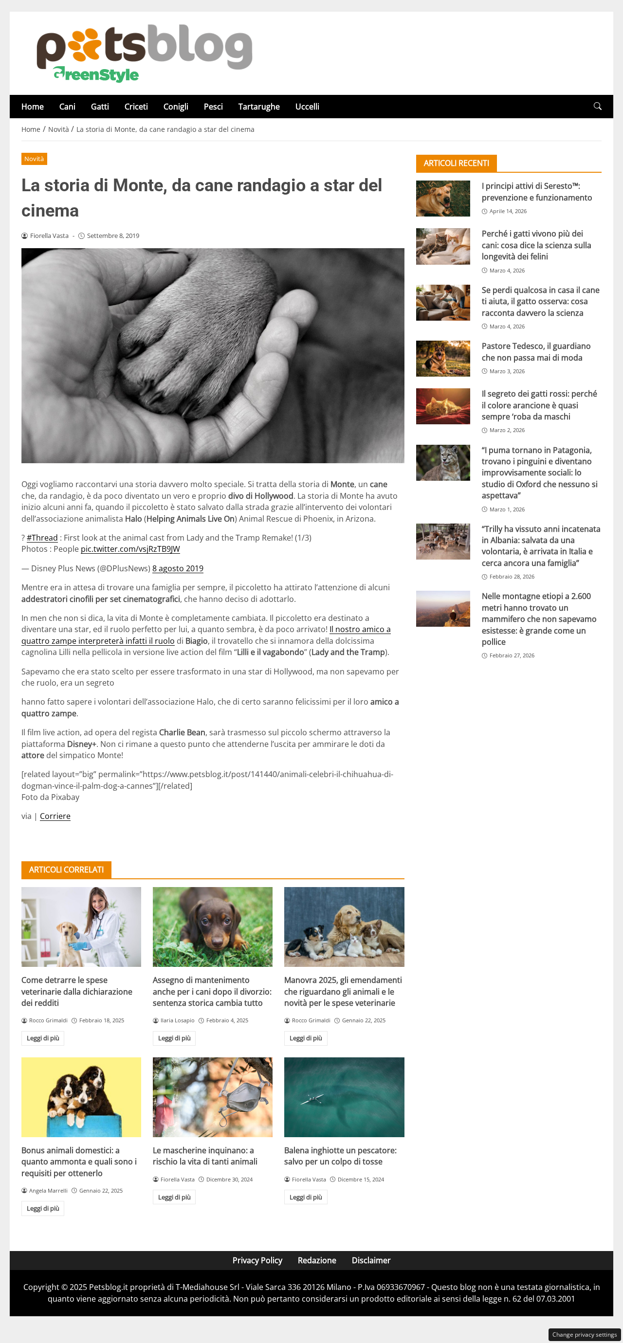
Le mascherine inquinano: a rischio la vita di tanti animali (205, 1156)
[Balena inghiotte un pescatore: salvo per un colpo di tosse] (344, 1097)
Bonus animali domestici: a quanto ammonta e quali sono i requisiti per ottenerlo (79, 1162)
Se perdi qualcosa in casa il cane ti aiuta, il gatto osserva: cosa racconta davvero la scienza (541, 301)
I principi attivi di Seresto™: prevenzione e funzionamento (537, 191)
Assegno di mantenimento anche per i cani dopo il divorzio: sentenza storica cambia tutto (212, 991)
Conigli (176, 106)
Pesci (213, 106)
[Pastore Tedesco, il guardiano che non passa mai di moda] (443, 359)
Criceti (136, 106)
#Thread (42, 537)
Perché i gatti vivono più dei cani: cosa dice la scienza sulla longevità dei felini (536, 245)
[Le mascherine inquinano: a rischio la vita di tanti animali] (213, 1097)
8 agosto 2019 (177, 568)
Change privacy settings (584, 1334)
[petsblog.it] (143, 52)
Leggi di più (43, 1038)
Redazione (317, 1260)
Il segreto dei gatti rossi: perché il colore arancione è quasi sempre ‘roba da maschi (539, 405)
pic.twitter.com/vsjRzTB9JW (130, 549)
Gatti (100, 106)
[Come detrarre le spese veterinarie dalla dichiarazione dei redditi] (81, 927)
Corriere (55, 816)
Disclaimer (371, 1260)
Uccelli (307, 106)
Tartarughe (259, 106)
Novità (34, 158)
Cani (67, 106)
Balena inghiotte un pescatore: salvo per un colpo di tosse (340, 1156)
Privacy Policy (257, 1260)
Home (32, 106)
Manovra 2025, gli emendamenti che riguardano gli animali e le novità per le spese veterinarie (343, 991)
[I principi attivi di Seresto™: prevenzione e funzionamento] (443, 199)
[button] (598, 106)
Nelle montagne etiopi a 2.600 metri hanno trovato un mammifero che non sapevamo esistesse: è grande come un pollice (539, 619)
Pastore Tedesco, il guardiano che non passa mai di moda (536, 352)
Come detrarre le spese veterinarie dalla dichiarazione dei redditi (76, 991)
